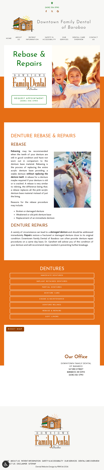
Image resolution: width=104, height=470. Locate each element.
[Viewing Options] (5, 464)
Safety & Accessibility (52, 461)
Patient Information (31, 461)
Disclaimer (22, 464)
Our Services (70, 461)
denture (40, 154)
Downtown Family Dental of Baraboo (40, 238)
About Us (15, 461)
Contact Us (9, 464)
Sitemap (32, 464)
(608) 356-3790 (52, 8)
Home (8, 38)
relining (17, 186)
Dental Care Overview (88, 461)
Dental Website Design (45, 466)
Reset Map (15, 329)
